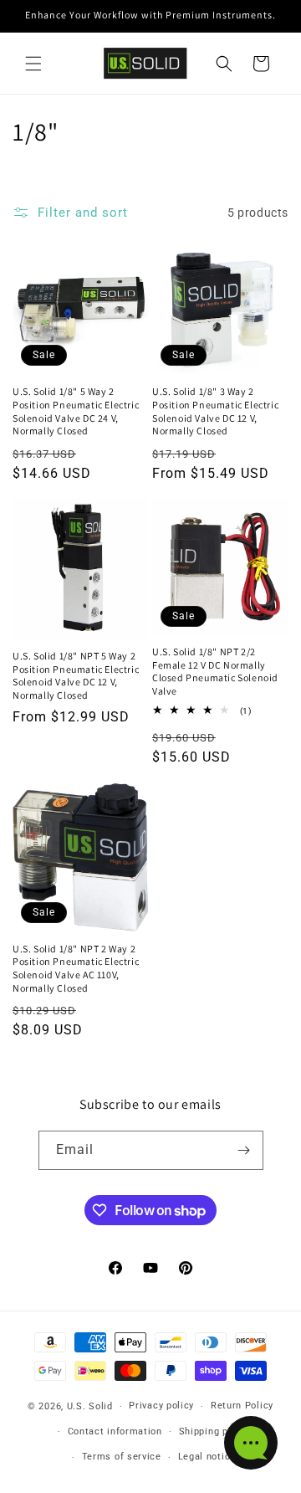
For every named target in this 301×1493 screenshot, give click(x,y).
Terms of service (121, 1456)
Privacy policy (161, 1405)
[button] (33, 63)
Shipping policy (215, 1431)
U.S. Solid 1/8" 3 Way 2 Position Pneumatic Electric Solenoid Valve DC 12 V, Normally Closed (215, 411)
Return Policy (242, 1405)
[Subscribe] (244, 1150)
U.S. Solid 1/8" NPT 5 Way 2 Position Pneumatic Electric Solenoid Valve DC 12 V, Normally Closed (76, 675)
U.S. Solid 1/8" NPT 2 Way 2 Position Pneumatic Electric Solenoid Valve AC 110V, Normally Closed (76, 968)
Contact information (115, 1431)
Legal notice (207, 1456)
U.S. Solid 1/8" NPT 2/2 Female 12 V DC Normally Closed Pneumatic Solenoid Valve (215, 671)
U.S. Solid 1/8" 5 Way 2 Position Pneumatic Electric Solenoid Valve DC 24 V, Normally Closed (76, 411)
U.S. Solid (90, 1406)
